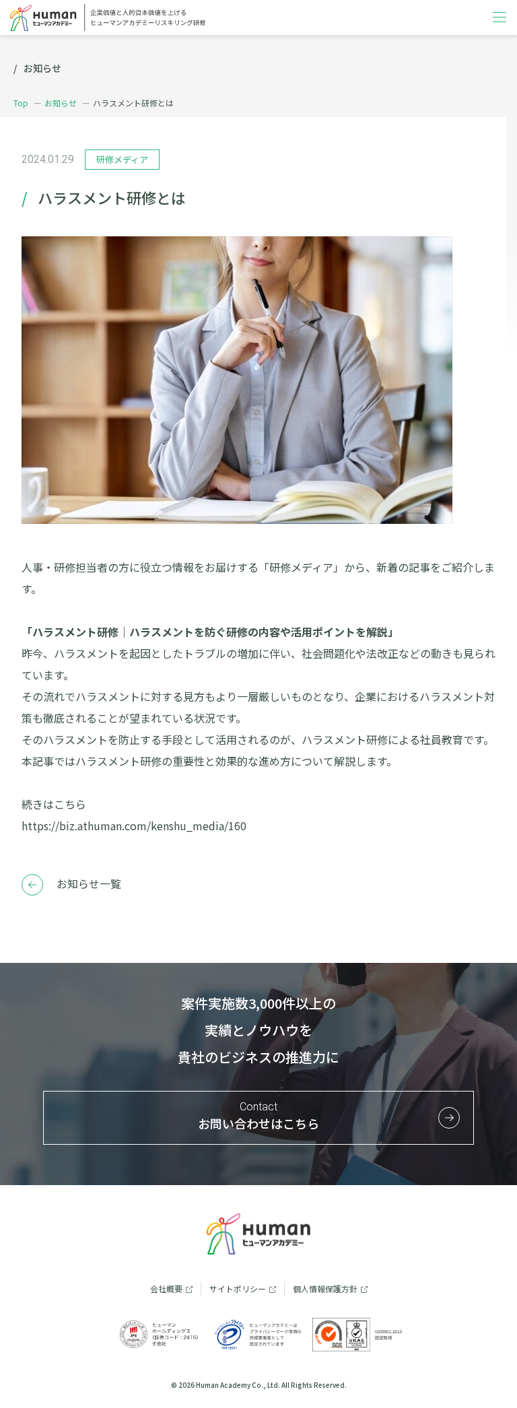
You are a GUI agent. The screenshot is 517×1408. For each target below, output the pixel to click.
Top (20, 102)
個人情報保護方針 (325, 1288)
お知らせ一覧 (89, 883)
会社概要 (166, 1288)
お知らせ (60, 102)
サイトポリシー (237, 1288)
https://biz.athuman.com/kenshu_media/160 (134, 825)
